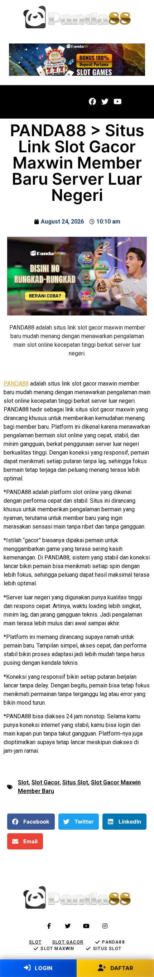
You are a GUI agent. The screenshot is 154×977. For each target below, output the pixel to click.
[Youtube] (117, 101)
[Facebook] (92, 101)
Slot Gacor (45, 782)
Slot (23, 782)
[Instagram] (105, 926)
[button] (21, 102)
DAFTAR (121, 967)
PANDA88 (16, 383)
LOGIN (42, 967)
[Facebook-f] (49, 926)
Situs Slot (75, 782)
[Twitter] (105, 101)
